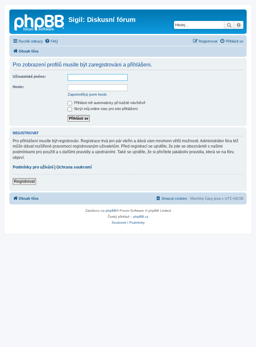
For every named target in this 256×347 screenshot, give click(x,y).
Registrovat (24, 181)
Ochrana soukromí (74, 167)
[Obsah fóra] (39, 21)
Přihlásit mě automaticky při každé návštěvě (109, 103)
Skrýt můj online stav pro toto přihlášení (105, 109)
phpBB (111, 210)
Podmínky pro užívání (33, 167)
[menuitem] (51, 41)
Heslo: (18, 87)
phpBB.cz (140, 216)
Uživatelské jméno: (29, 76)
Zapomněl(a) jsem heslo (87, 94)
